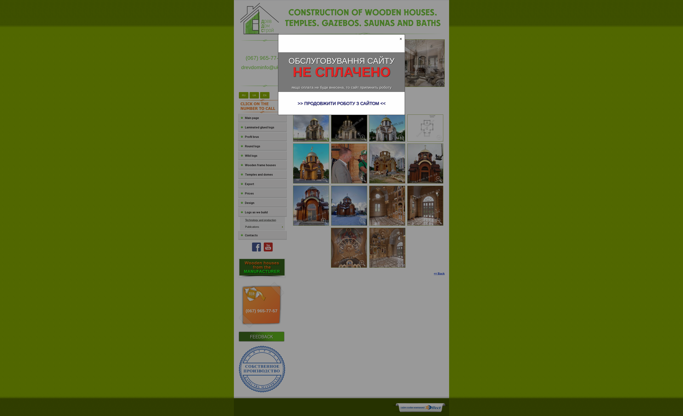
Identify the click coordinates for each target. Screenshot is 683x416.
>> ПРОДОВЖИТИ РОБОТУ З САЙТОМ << (342, 103)
